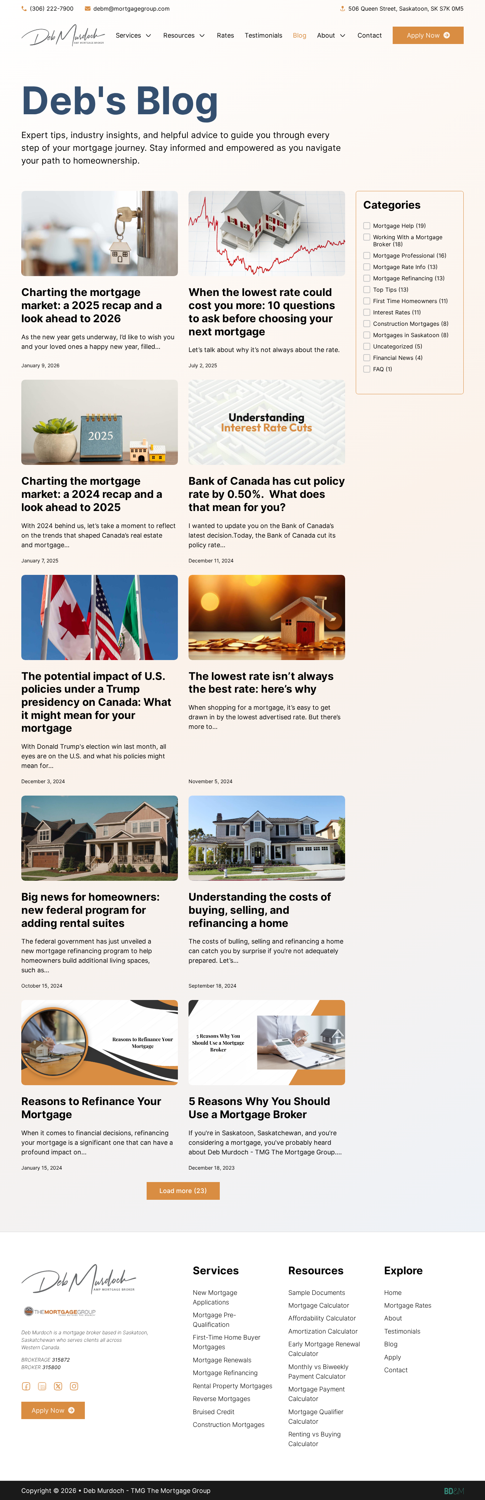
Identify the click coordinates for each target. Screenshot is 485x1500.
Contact (370, 35)
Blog (299, 35)
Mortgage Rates (407, 1305)
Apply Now (423, 35)
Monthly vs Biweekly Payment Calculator (318, 1371)
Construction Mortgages (229, 1424)
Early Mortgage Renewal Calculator (324, 1348)
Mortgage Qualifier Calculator (315, 1416)
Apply (392, 1357)
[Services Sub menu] (148, 35)
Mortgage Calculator (318, 1305)
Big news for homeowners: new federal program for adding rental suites (90, 909)
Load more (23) (183, 1190)
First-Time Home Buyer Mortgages (226, 1342)
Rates (225, 35)
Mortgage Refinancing (225, 1373)
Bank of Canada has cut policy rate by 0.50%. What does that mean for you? (267, 493)
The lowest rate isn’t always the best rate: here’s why (261, 683)
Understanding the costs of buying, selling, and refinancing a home (260, 909)
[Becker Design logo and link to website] (454, 1490)
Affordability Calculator (322, 1318)
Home (393, 1292)
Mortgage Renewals (222, 1360)
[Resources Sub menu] (202, 35)
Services (128, 35)
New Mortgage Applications (215, 1297)
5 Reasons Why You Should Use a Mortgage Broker (259, 1108)
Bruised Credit (213, 1412)
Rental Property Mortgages (232, 1386)
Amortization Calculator (323, 1331)
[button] (409, 225)
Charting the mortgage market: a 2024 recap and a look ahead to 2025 (91, 493)
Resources (179, 35)
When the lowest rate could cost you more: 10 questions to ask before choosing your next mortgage (262, 311)
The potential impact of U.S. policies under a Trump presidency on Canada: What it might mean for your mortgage (96, 702)
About (326, 35)
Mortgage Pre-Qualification (214, 1319)
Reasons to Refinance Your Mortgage (91, 1108)
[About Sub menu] (342, 35)
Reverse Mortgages (221, 1398)
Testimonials (263, 35)
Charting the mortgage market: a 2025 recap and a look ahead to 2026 (91, 305)
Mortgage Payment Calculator (316, 1393)
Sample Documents (316, 1292)
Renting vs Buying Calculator (314, 1438)
